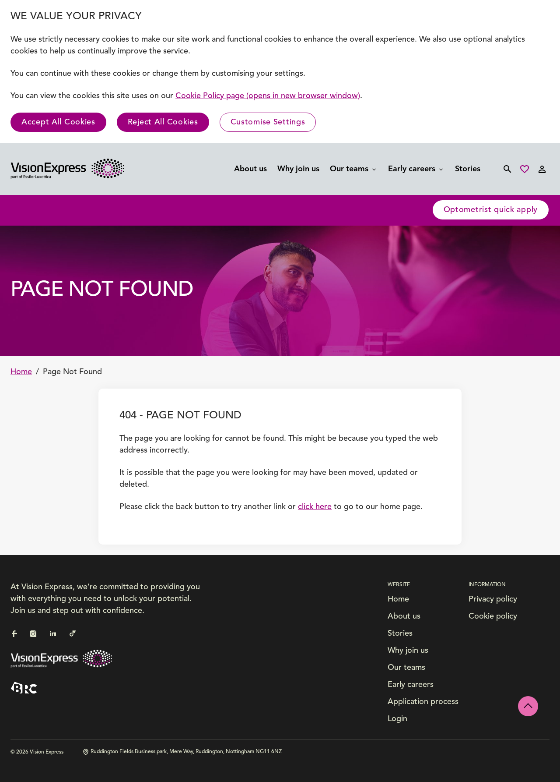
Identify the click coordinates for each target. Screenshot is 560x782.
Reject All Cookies (163, 122)
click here (315, 507)
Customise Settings (268, 122)
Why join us (298, 169)
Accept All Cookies (58, 122)
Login (397, 719)
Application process (423, 702)
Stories (467, 169)
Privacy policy (493, 599)
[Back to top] (528, 706)
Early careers (413, 169)
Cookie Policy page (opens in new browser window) (267, 96)
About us (250, 169)
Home (21, 372)
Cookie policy (493, 616)
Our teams (350, 169)
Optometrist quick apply (491, 210)
